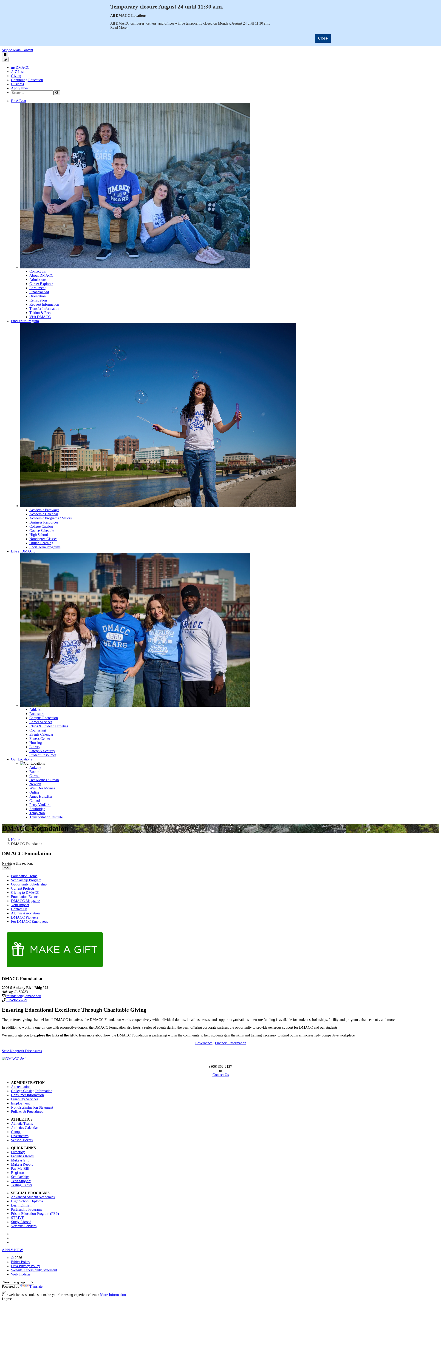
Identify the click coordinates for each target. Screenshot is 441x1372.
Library (34, 747)
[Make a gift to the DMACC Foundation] (53, 970)
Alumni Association (25, 913)
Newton (35, 784)
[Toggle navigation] (6, 867)
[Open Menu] (5, 54)
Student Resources (42, 755)
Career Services (40, 722)
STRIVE (17, 1218)
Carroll (34, 776)
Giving (16, 76)
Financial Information (230, 1043)
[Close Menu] (5, 59)
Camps (16, 1132)
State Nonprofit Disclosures (22, 1051)
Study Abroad (21, 1222)
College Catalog (41, 526)
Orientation (37, 296)
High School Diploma (27, 1201)
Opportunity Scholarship (29, 884)
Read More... (119, 27)
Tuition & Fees (40, 313)
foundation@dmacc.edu (23, 996)
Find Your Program (25, 321)
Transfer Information (44, 308)
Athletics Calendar (24, 1128)
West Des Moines (42, 788)
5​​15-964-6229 (16, 1000)
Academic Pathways (44, 510)
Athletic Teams (22, 1123)
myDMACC (20, 67)
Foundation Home (24, 876)
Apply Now (19, 88)
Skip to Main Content (17, 50)
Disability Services (24, 1099)
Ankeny (35, 767)
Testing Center (21, 1185)
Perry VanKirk (40, 805)
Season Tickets (22, 1140)
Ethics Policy (20, 1262)
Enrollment (37, 288)
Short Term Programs (44, 547)
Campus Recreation (43, 718)
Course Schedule (41, 530)
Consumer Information (27, 1095)
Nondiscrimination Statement (32, 1107)
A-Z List (17, 72)
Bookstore (36, 714)
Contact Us (37, 271)
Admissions (37, 280)
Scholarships (20, 1177)
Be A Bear (18, 101)
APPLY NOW (12, 1250)
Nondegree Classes (43, 539)
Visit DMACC (40, 317)
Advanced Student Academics (33, 1197)
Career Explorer (41, 284)
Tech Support (21, 1181)
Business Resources (43, 522)
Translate (35, 1286)
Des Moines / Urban (44, 780)
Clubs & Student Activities (48, 726)
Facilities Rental (22, 1156)
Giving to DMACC (25, 892)
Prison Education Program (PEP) (35, 1213)
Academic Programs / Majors (50, 518)
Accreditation (21, 1087)
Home (15, 840)
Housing (35, 743)
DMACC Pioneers (24, 917)
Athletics (35, 710)
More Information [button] (113, 1295)
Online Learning (41, 543)
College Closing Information (31, 1091)
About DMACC (41, 275)
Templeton (37, 813)
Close (323, 38)
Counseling (37, 730)
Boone (34, 772)
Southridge (37, 809)
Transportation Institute (46, 817)
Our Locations (21, 759)
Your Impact (20, 905)
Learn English (21, 1205)
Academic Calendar (43, 514)
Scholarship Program (26, 880)
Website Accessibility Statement (34, 1270)
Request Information (44, 304)
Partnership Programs (26, 1209)
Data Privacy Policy (25, 1266)
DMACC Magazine (25, 901)
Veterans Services (24, 1226)
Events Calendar (41, 734)
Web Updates (21, 1274)
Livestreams (19, 1136)
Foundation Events (24, 897)
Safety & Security (42, 751)
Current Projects (22, 888)
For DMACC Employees (29, 921)
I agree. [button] (7, 1299)
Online (34, 792)
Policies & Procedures (27, 1111)
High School (38, 535)
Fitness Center (39, 738)
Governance (203, 1043)
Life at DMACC (23, 551)
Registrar (17, 1173)
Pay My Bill (20, 1168)
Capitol (34, 801)
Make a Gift (19, 1160)
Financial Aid (39, 292)
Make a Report (22, 1164)
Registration (38, 300)
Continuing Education (27, 80)
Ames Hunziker (40, 796)
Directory (18, 1152)
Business (17, 84)
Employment (20, 1103)
